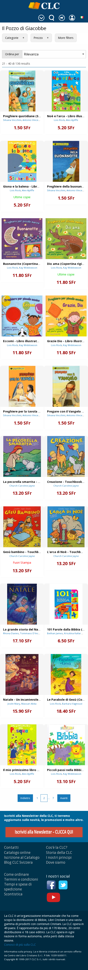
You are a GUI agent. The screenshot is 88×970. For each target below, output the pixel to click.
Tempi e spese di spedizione (18, 886)
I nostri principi (59, 857)
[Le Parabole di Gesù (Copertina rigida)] (66, 674)
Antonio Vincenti (32, 119)
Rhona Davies (11, 633)
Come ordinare (16, 874)
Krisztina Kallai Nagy (75, 633)
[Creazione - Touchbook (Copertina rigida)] (66, 456)
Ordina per (12, 54)
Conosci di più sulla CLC (20, 944)
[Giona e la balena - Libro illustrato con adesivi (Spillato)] (22, 161)
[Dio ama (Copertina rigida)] (66, 238)
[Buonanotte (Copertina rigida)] (22, 238)
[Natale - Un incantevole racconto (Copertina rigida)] (22, 674)
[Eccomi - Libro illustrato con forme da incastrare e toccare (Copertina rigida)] (22, 316)
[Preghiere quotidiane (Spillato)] (22, 91)
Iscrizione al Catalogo (21, 857)
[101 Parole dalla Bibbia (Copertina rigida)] (66, 604)
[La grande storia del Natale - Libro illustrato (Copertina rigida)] (22, 604)
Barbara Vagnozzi (72, 703)
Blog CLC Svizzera (18, 862)
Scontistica (13, 894)
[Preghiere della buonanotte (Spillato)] (66, 161)
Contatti (11, 847)
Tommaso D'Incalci (31, 633)
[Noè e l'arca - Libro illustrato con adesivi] (66, 91)
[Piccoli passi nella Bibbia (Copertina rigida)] (66, 744)
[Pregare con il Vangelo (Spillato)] (66, 386)
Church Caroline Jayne (22, 485)
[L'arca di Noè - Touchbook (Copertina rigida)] (66, 526)
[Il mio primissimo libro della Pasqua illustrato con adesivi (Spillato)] (22, 744)
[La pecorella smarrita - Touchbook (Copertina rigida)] (22, 456)
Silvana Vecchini (12, 119)
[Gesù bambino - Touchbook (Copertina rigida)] (22, 526)
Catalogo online (17, 852)
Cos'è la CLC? (56, 847)
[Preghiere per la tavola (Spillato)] (22, 386)
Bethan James (55, 633)
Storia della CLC (59, 852)
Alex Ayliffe (72, 119)
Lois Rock (59, 119)
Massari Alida (28, 703)
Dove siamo (55, 862)
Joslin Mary (14, 703)
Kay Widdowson (28, 267)
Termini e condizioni (21, 879)
